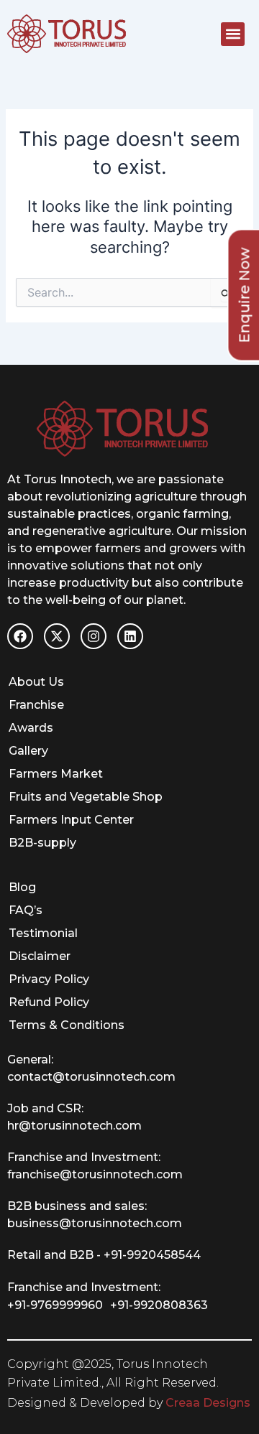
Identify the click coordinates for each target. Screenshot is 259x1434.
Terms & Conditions (66, 1025)
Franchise (36, 705)
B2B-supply (42, 842)
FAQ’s (25, 910)
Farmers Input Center (71, 820)
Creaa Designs (207, 1403)
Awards (31, 728)
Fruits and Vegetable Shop (86, 797)
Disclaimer (40, 956)
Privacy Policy (49, 979)
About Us (36, 682)
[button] (233, 34)
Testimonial (43, 933)
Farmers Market (56, 774)
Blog (22, 887)
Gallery (28, 751)
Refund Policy (49, 1002)
